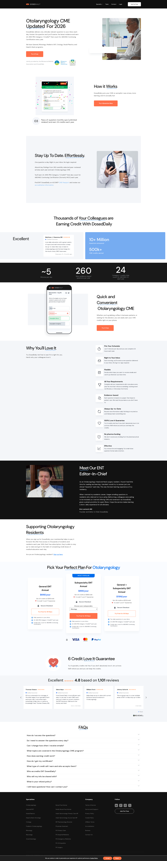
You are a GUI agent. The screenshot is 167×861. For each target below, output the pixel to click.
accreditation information (44, 185)
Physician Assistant (62, 826)
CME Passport (64, 182)
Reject (117, 858)
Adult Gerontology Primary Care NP (67, 813)
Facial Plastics (30, 813)
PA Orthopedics (61, 843)
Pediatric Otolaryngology (34, 826)
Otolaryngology (31, 805)
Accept (108, 858)
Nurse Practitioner (61, 805)
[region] (83, 697)
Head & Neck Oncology (33, 818)
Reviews (87, 830)
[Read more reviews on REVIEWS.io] (138, 716)
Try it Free (34, 54)
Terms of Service (90, 805)
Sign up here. (58, 554)
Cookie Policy (89, 818)
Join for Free (134, 4)
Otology (28, 822)
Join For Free (124, 811)
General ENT (30, 809)
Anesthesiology (31, 839)
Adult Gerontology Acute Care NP (66, 818)
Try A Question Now (106, 103)
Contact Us (89, 835)
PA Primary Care (61, 830)
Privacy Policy (89, 813)
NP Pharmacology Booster (64, 822)
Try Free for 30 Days (45, 612)
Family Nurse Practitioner (63, 809)
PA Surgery (59, 847)
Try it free (105, 328)
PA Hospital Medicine (62, 835)
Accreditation (89, 826)
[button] (99, 4)
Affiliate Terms (89, 822)
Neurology (29, 835)
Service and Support (91, 809)
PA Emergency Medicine (63, 839)
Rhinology (29, 830)
